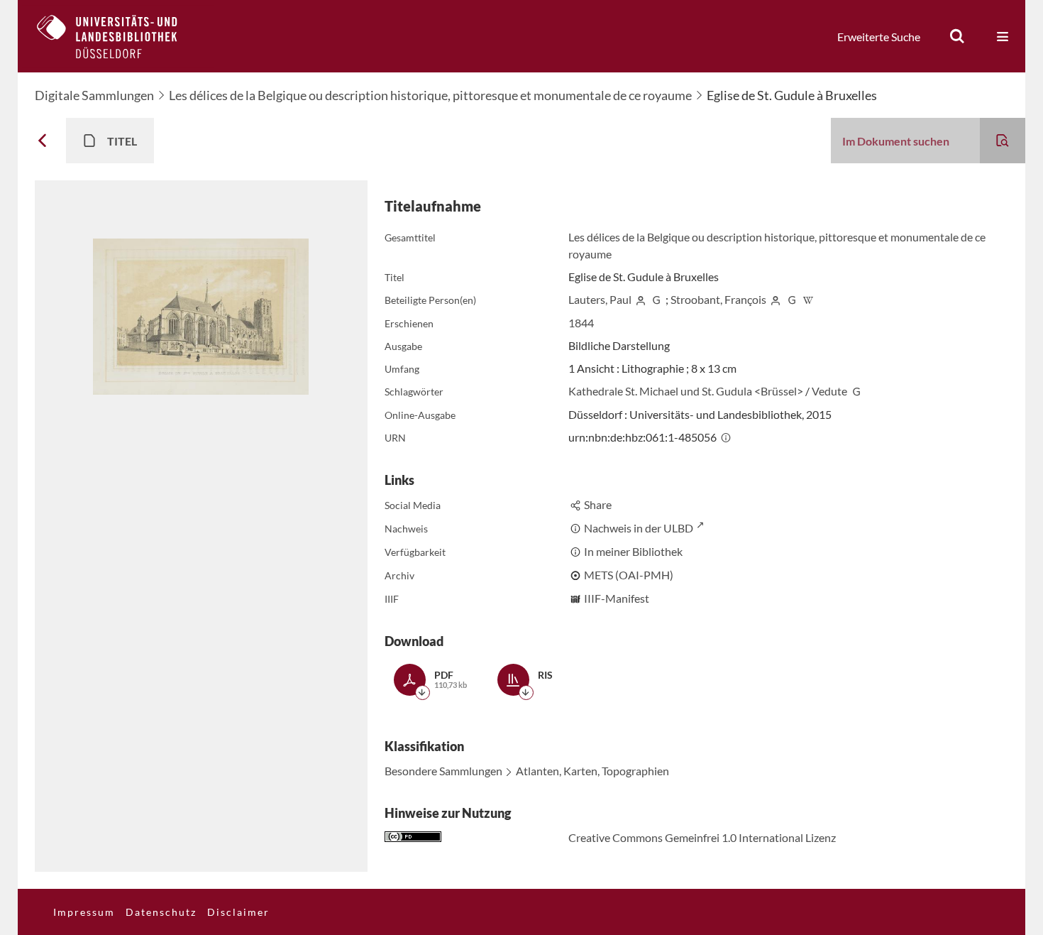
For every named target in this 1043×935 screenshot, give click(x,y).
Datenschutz (161, 912)
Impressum (84, 912)
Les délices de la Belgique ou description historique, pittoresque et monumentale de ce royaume (430, 95)
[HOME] (118, 36)
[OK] (957, 36)
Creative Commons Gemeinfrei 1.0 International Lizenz (702, 837)
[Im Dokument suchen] (1002, 140)
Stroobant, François (718, 299)
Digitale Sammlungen (94, 95)
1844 (581, 322)
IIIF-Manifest (616, 598)
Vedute (829, 391)
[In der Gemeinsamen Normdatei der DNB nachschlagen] (656, 299)
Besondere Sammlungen (443, 770)
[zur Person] (641, 299)
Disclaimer (238, 912)
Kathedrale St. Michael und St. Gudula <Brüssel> (685, 391)
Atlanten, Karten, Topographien (592, 770)
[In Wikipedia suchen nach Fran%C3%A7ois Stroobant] (808, 299)
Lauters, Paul (599, 299)
